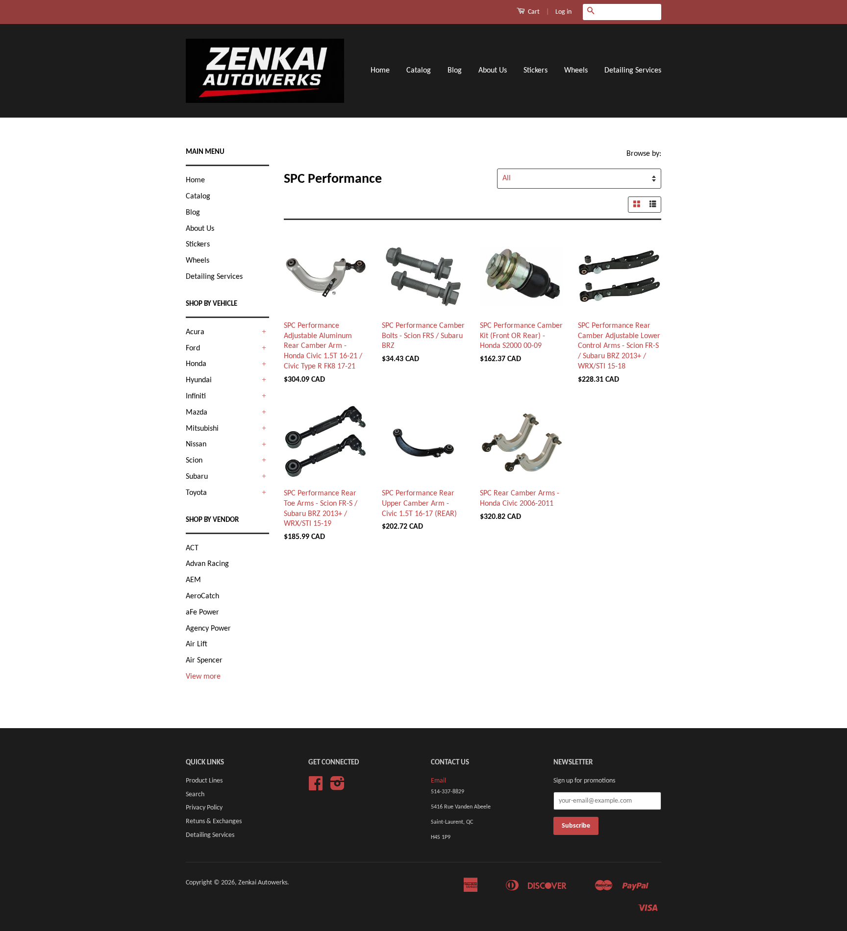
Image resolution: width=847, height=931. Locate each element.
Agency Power (208, 629)
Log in (563, 12)
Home (380, 70)
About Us (492, 70)
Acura (195, 332)
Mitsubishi (202, 429)
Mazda (196, 412)
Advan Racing (207, 564)
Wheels (576, 70)
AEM (193, 580)
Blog (455, 70)
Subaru (197, 477)
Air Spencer (204, 660)
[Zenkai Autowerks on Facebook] (315, 787)
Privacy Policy (204, 808)
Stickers (535, 70)
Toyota (196, 493)
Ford (193, 348)
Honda (196, 364)
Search (195, 794)
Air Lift (196, 644)
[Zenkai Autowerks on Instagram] (337, 787)
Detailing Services (632, 70)
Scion (194, 461)
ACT (192, 548)
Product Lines (204, 781)
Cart (533, 12)
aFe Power (202, 612)
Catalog (418, 70)
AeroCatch (202, 596)
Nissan (196, 444)
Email (438, 781)
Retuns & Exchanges (214, 821)
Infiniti (196, 396)
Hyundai (199, 380)
